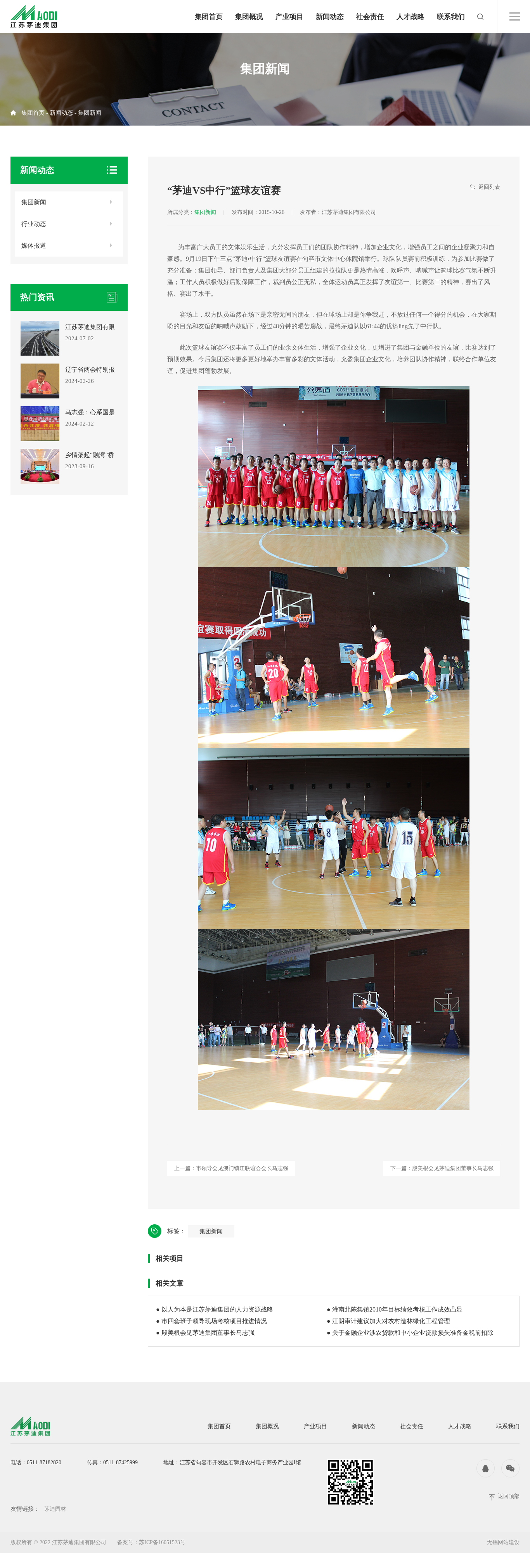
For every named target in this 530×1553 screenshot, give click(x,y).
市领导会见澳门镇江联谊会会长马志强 (242, 1168)
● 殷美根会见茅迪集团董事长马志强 (205, 1332)
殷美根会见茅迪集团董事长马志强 (453, 1168)
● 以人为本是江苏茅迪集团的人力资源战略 (214, 1309)
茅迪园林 (55, 1509)
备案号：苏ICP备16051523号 (151, 1542)
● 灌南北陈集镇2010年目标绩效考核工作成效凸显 (394, 1309)
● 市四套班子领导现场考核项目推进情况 (211, 1321)
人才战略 (410, 17)
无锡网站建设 (503, 1542)
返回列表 (489, 187)
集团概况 (249, 17)
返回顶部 (509, 1496)
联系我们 (451, 17)
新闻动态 (330, 17)
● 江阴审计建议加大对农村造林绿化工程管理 (388, 1321)
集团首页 (209, 17)
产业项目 (289, 17)
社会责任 (370, 17)
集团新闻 (89, 113)
